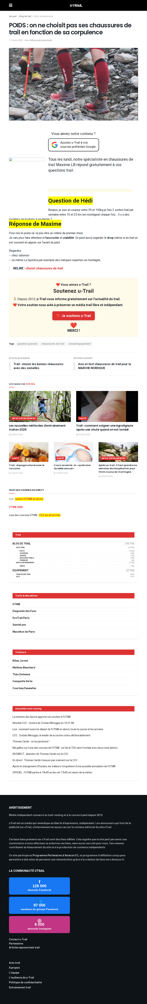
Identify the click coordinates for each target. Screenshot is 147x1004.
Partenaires (16, 944)
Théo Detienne (21, 674)
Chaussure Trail (23, 574)
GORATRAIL (24, 553)
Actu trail (14, 963)
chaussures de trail (53, 343)
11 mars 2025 (16, 40)
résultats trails (27, 558)
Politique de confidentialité (25, 982)
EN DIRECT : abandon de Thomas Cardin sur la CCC (40, 754)
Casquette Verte (22, 681)
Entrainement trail (20, 987)
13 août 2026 (61, 473)
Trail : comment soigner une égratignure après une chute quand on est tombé (104, 428)
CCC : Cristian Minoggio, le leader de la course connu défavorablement (51, 735)
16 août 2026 (17, 473)
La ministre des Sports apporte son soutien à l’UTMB (42, 717)
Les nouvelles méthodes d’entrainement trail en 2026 (37, 428)
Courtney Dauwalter (24, 688)
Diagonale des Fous (24, 611)
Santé (82, 418)
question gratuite (27, 343)
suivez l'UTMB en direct (29, 499)
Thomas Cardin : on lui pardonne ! (31, 741)
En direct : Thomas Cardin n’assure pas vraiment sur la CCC (45, 760)
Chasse (23, 556)
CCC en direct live (49, 515)
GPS (18, 577)
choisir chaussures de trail (44, 268)
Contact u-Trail (18, 939)
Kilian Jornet (20, 661)
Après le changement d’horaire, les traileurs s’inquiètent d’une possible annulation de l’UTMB (64, 766)
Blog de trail (25, 16)
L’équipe (14, 973)
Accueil (12, 16)
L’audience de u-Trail (21, 978)
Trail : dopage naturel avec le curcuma (26, 466)
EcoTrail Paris (21, 618)
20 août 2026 (17, 434)
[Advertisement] (90, 191)
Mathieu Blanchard (24, 668)
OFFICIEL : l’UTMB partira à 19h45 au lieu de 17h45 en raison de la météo (52, 772)
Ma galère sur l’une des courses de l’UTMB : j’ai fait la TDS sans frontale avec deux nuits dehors (65, 748)
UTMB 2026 (16, 507)
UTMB (16, 604)
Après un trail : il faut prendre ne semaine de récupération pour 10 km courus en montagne (118, 468)
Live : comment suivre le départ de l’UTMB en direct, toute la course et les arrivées (58, 729)
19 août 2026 (84, 434)
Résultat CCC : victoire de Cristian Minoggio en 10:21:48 (43, 723)
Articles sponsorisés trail (24, 947)
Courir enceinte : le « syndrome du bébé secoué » (72, 466)
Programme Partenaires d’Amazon (54, 855)
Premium (24, 560)
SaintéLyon (19, 625)
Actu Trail (20, 547)
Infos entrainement (43, 16)
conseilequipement (79, 343)
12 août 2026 (106, 476)
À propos (14, 968)
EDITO (22, 551)
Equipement (21, 570)
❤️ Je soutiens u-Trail (73, 315)
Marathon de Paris (24, 632)
